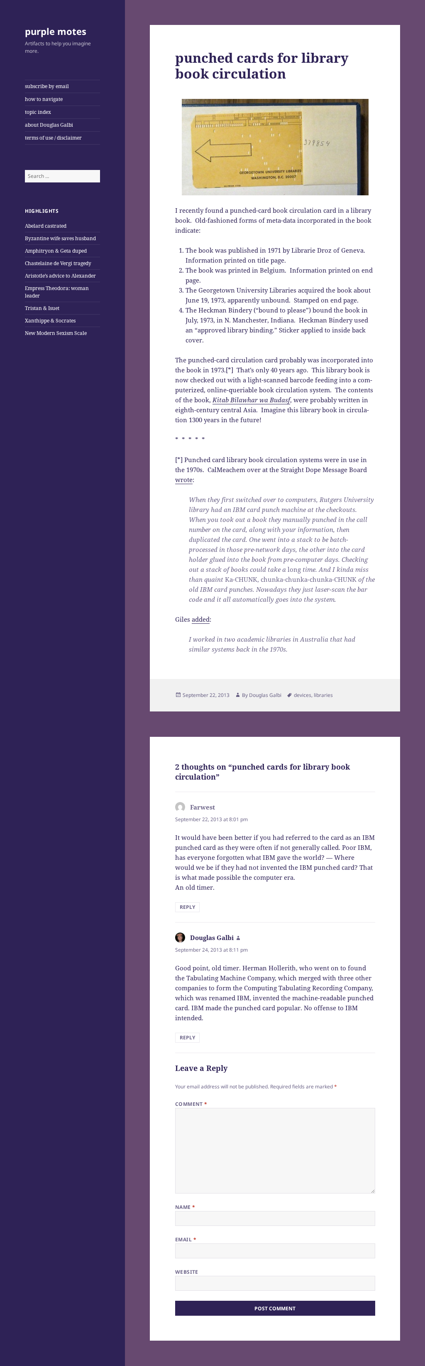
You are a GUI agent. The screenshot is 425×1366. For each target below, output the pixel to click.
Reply (187, 907)
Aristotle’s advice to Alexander (60, 275)
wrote (184, 479)
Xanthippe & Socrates (50, 320)
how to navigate (44, 99)
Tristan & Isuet (42, 308)
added (201, 619)
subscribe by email (47, 86)
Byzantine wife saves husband (60, 238)
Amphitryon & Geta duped (56, 250)
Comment (191, 1104)
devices (302, 695)
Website (186, 1271)
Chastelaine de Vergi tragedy (58, 263)
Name (185, 1207)
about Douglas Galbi (49, 124)
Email (185, 1239)
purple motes (55, 31)
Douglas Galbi (265, 695)
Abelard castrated (45, 225)
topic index (38, 112)
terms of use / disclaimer (53, 137)
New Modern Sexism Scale (56, 333)
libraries (323, 695)
